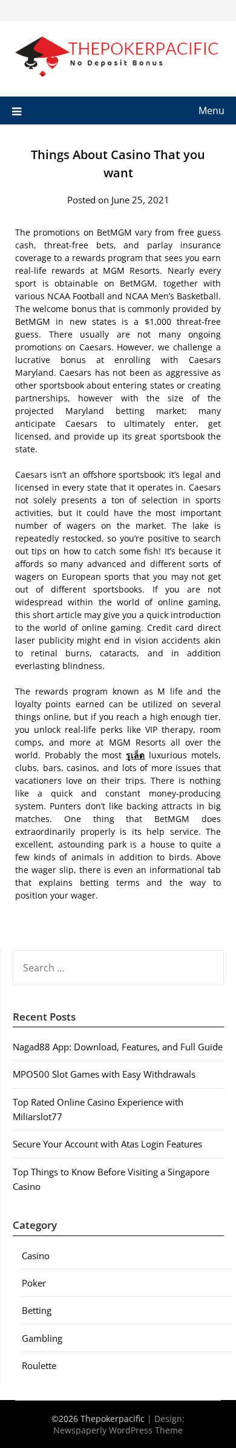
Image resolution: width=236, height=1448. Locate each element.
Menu (211, 110)
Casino (36, 1255)
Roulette (39, 1365)
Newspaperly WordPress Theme (118, 1430)
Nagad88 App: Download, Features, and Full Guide (118, 1047)
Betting (36, 1310)
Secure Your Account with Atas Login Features (107, 1144)
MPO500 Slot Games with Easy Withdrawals (104, 1074)
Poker (34, 1283)
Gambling (42, 1338)
